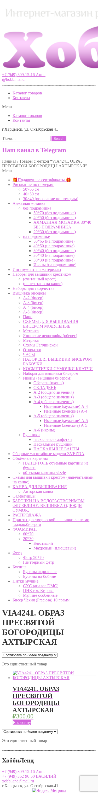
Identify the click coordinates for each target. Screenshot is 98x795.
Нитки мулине (25, 581)
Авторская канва (38, 491)
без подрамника (37, 208)
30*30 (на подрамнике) (53, 260)
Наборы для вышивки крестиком (42, 274)
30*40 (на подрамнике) (53, 255)
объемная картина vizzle (44, 472)
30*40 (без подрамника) (54, 250)
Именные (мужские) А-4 (66, 406)
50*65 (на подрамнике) (53, 241)
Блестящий (43, 543)
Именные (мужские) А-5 (66, 420)
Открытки (32, 350)
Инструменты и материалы (37, 269)
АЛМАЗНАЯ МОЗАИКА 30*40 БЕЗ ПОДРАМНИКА (62, 224)
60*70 (28, 534)
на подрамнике (36, 236)
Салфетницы (24, 496)
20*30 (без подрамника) (54, 232)
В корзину (22, 722)
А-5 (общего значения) (53, 416)
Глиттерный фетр (38, 562)
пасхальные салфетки (52, 439)
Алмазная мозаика (29, 203)
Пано (27, 316)
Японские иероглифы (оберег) (50, 335)
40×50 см (31, 194)
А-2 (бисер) (33, 298)
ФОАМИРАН (25, 529)
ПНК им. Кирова (38, 590)
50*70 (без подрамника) (54, 213)
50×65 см (31, 189)
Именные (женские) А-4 (65, 411)
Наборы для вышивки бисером (50, 373)
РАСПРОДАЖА (27, 515)
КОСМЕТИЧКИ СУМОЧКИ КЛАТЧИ (58, 368)
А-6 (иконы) (44, 430)
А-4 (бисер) (33, 307)
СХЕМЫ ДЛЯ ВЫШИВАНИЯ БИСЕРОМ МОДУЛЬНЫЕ (50, 323)
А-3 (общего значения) (53, 397)
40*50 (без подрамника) (54, 217)
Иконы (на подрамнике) (54, 265)
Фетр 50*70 (33, 557)
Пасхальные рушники (53, 444)
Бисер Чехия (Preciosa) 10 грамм (41, 600)
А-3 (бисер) (33, 302)
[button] (23, 74)
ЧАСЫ (29, 354)
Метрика (31, 331)
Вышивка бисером (29, 293)
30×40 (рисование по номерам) (50, 198)
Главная (9, 161)
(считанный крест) (39, 279)
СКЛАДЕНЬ (44, 387)
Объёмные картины (30, 458)
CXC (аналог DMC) (40, 586)
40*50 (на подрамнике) (53, 246)
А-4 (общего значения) (53, 401)
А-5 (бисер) (33, 312)
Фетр (17, 553)
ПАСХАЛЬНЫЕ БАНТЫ (56, 449)
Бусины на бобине (39, 576)
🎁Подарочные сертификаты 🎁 (42, 180)
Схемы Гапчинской (40, 345)
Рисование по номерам (33, 184)
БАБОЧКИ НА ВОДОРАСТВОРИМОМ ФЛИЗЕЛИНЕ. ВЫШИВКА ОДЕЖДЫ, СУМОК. (48, 506)
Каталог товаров (27, 93)
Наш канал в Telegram (34, 150)
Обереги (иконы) (48, 383)
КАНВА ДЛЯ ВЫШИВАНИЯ (40, 486)
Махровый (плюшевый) (54, 548)
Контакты (21, 97)
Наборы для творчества (33, 288)
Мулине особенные (40, 595)
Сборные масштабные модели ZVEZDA (48, 453)
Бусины (19, 567)
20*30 (28, 538)
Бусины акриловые (40, 571)
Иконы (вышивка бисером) (47, 378)
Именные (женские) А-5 (65, 425)
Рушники (31, 435)
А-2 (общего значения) (53, 392)
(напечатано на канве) (42, 283)
